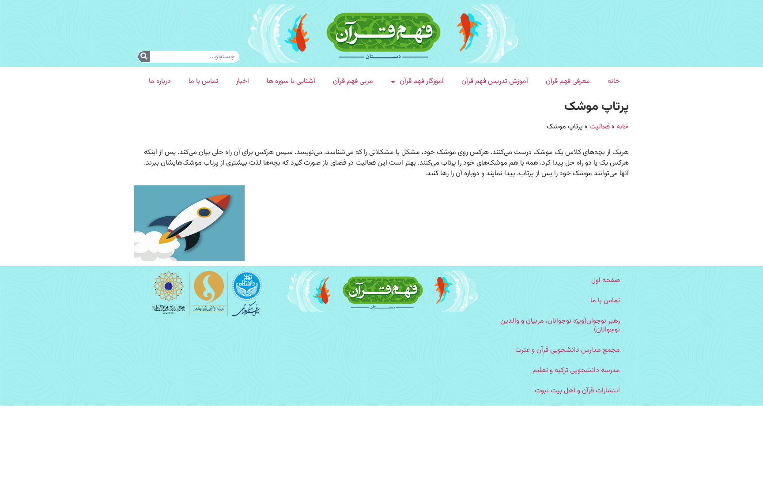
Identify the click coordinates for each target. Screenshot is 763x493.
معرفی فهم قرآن (568, 81)
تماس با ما (203, 81)
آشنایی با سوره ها (291, 81)
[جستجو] (144, 56)
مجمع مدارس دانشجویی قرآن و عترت (567, 350)
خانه (614, 81)
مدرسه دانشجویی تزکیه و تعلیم (576, 370)
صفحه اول (605, 280)
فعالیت (599, 126)
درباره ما (160, 81)
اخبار (242, 81)
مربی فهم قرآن (353, 81)
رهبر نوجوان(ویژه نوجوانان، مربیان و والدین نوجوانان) (560, 325)
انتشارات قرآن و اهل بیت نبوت (577, 390)
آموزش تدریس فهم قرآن (494, 81)
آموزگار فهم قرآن (422, 81)
